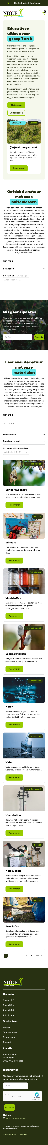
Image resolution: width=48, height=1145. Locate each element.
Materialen (16, 105)
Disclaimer (23, 1134)
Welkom (6, 1027)
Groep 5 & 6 (8, 1010)
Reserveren (18, 168)
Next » (39, 955)
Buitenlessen (16, 113)
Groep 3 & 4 (8, 1005)
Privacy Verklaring (9, 1134)
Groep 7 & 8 (8, 1015)
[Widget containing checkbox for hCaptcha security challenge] (22, 1096)
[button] (24, 269)
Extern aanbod (10, 1037)
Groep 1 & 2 (8, 1000)
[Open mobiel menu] (33, 13)
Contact (7, 1042)
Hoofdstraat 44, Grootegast (27, 3)
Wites (16, 1129)
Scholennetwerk (11, 1032)
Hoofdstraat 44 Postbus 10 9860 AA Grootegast (13, 1057)
